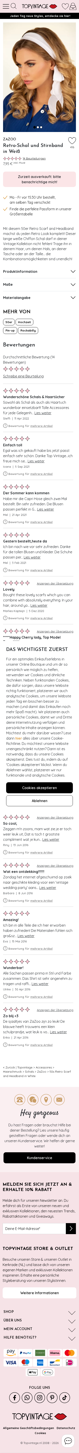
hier (18, 738)
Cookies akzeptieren (39, 788)
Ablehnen (39, 801)
